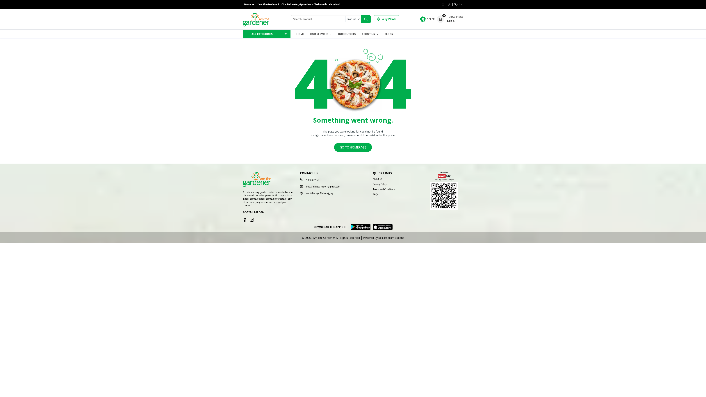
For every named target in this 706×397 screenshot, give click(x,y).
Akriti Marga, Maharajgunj (319, 193)
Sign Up (458, 4)
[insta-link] (252, 219)
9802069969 (312, 180)
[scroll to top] (683, 387)
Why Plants (389, 19)
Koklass (383, 237)
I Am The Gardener (323, 237)
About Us (368, 34)
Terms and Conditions (384, 189)
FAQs (375, 194)
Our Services (319, 34)
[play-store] (360, 227)
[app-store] (383, 227)
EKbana (399, 237)
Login (448, 4)
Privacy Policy (380, 184)
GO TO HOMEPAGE (353, 147)
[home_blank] (256, 19)
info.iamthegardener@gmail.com (323, 186)
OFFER (431, 19)
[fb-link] (245, 219)
